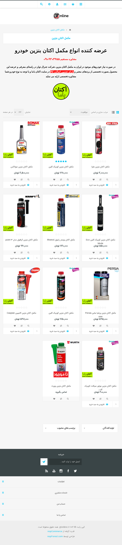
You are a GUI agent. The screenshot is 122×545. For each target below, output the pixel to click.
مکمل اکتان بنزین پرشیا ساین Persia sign (100, 314)
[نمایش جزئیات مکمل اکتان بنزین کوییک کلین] (61, 139)
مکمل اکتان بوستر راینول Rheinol (61, 240)
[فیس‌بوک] (68, 471)
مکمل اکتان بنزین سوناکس (22, 167)
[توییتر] (75, 471)
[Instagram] (61, 471)
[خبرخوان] (46, 471)
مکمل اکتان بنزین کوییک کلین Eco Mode (100, 241)
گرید (117, 112)
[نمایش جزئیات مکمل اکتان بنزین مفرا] (100, 139)
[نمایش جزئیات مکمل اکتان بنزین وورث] (61, 359)
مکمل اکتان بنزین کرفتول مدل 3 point (22, 240)
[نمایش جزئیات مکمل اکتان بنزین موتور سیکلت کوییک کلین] (100, 359)
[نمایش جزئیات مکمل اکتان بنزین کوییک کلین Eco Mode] (100, 212)
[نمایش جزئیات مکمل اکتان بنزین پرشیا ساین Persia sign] (100, 285)
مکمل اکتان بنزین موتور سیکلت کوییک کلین (100, 387)
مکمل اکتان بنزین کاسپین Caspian (21, 313)
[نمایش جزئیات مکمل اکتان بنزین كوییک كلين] (61, 285)
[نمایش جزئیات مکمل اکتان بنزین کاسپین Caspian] (21, 285)
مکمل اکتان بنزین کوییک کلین (61, 167)
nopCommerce (55, 531)
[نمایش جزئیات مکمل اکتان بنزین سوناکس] (21, 139)
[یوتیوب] (53, 471)
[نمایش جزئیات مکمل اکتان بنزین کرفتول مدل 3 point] (21, 212)
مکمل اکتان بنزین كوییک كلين (61, 313)
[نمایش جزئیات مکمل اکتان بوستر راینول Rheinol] (61, 212)
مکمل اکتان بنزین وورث (61, 386)
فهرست (113, 112)
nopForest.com (55, 536)
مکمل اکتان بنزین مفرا (100, 167)
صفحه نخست (70, 30)
